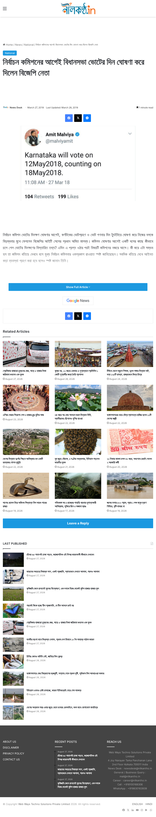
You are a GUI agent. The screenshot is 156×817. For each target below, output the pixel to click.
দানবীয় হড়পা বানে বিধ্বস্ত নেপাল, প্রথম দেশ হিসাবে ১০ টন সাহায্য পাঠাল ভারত (60, 639)
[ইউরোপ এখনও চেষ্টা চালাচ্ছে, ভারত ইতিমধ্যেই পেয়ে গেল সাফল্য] (13, 695)
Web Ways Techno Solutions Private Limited (44, 804)
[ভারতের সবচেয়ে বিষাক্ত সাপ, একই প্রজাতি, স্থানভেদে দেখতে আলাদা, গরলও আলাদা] (13, 577)
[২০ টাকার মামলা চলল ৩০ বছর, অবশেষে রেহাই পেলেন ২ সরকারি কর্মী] (130, 442)
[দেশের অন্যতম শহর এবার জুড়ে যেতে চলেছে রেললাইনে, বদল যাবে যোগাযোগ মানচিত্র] (13, 712)
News (18, 44)
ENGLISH (137, 804)
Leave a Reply (78, 523)
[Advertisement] (78, 29)
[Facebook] (69, 118)
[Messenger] (87, 118)
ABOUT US (9, 741)
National (29, 44)
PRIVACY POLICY (13, 753)
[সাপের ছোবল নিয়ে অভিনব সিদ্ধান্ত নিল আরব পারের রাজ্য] (26, 486)
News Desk (16, 107)
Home (9, 44)
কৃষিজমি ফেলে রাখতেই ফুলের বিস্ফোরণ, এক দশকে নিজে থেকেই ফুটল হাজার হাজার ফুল (63, 588)
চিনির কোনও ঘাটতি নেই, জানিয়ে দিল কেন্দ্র (44, 656)
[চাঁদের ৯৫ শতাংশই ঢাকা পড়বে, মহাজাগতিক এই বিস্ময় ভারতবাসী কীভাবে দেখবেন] (13, 560)
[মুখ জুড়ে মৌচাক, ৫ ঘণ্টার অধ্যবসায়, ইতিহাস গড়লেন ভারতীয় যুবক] (78, 442)
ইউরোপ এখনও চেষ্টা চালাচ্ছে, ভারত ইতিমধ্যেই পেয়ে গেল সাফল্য (54, 690)
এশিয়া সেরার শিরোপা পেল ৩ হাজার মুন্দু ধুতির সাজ (23, 414)
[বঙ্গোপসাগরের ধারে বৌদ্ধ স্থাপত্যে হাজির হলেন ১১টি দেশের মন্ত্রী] (130, 398)
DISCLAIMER (11, 747)
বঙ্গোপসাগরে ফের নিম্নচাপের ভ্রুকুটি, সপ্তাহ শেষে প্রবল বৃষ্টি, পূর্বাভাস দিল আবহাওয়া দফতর (65, 673)
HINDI (149, 804)
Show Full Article (77, 287)
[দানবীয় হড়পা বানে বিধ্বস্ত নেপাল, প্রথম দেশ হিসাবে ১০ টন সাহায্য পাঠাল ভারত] (13, 645)
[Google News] (78, 301)
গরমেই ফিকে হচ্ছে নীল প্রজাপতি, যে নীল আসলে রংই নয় (50, 605)
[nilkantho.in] (78, 8)
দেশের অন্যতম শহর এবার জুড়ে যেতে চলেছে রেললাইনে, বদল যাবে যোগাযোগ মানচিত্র (62, 707)
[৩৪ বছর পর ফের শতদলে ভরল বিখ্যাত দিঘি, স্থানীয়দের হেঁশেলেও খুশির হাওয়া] (78, 398)
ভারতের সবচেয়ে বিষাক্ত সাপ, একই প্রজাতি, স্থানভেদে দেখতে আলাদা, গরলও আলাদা (63, 571)
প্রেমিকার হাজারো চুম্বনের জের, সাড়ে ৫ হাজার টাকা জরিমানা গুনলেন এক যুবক (59, 622)
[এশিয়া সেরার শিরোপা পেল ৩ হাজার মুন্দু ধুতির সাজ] (26, 398)
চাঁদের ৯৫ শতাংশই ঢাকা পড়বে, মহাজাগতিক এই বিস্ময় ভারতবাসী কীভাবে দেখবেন (60, 554)
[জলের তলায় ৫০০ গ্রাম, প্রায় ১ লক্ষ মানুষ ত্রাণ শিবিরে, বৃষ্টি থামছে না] (130, 486)
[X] (78, 118)
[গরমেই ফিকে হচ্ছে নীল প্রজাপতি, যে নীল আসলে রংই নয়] (13, 611)
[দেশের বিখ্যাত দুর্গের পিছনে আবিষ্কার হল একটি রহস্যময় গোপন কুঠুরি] (26, 442)
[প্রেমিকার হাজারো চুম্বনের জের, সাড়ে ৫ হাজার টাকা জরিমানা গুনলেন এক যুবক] (26, 354)
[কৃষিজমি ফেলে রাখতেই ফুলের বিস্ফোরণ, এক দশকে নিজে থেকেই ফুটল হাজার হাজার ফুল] (13, 594)
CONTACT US (11, 759)
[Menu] (5, 10)
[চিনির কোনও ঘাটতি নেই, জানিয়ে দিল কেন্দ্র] (13, 661)
